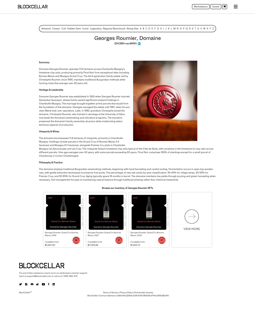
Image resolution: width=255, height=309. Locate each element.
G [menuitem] (158, 28)
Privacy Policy (126, 292)
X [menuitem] (207, 28)
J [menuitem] (166, 28)
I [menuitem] (163, 28)
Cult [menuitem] (63, 28)
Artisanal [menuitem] (46, 28)
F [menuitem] (155, 28)
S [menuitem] (192, 28)
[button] (224, 6)
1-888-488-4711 (70, 276)
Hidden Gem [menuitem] (74, 28)
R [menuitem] (190, 28)
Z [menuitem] (213, 28)
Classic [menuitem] (56, 28)
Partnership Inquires (143, 292)
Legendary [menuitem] (96, 28)
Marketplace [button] (201, 6)
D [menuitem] (149, 28)
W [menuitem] (204, 28)
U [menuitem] (198, 28)
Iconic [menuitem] (85, 28)
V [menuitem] (201, 28)
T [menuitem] (195, 28)
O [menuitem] (181, 28)
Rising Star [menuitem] (133, 28)
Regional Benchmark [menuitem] (114, 28)
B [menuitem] (143, 28)
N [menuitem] (178, 28)
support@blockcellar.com (39, 276)
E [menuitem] (152, 28)
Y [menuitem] (210, 28)
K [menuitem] (169, 28)
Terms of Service (110, 292)
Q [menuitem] (187, 28)
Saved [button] (215, 6)
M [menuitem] (174, 28)
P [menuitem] (183, 28)
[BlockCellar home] (33, 7)
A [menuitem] (140, 28)
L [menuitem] (171, 28)
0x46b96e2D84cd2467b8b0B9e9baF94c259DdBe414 (142, 295)
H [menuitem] (161, 28)
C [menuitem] (146, 28)
